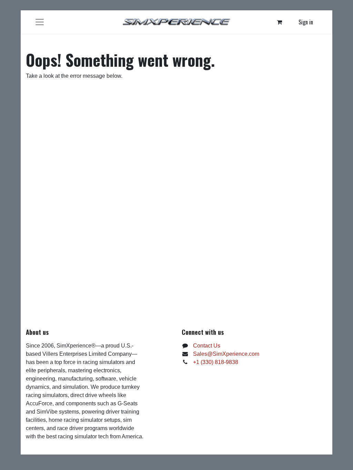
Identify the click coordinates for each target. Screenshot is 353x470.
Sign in (306, 22)
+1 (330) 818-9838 (215, 362)
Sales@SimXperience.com (226, 354)
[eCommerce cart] (280, 22)
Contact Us (206, 346)
